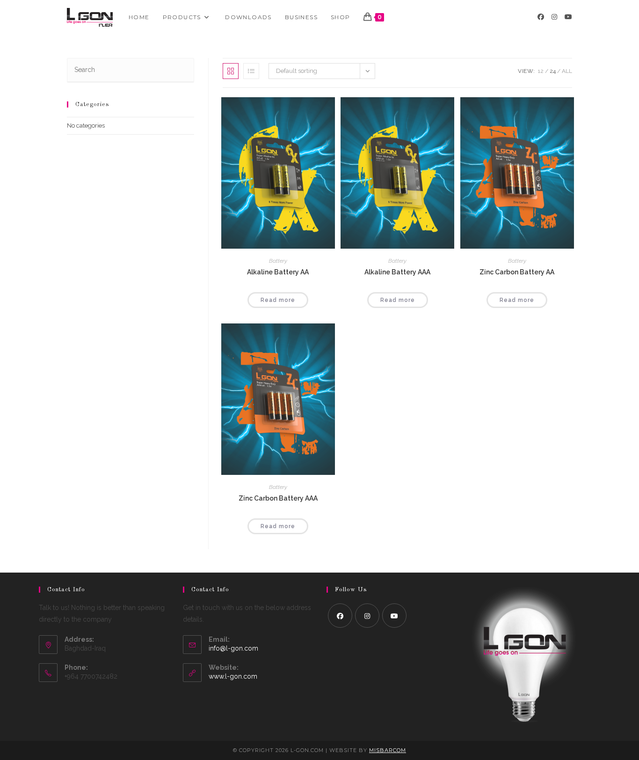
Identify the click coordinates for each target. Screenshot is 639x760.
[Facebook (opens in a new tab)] (541, 17)
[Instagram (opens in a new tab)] (554, 17)
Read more (278, 300)
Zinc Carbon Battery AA (516, 272)
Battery (278, 261)
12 (541, 71)
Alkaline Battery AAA (397, 272)
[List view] (251, 71)
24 (553, 71)
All (567, 71)
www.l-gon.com (233, 676)
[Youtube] (394, 615)
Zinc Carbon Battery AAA (278, 498)
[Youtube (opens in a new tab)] (568, 17)
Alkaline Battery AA (278, 272)
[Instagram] (367, 615)
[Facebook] (340, 615)
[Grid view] (231, 71)
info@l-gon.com (233, 648)
